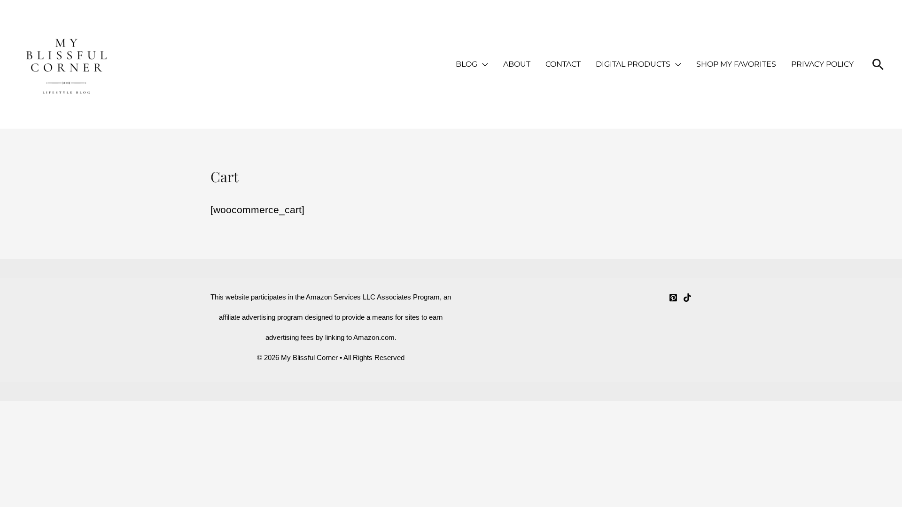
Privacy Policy (822, 64)
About (516, 64)
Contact (563, 64)
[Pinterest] (673, 297)
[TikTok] (687, 297)
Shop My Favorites (736, 64)
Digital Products (633, 64)
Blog (466, 64)
